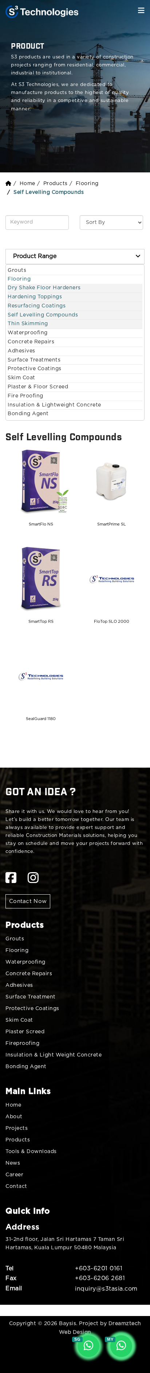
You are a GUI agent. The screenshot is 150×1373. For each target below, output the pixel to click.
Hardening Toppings (35, 296)
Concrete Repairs (31, 341)
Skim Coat (21, 377)
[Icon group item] (11, 878)
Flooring (87, 183)
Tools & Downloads (31, 1151)
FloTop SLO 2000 (111, 622)
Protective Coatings (35, 368)
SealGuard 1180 (41, 719)
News (12, 1163)
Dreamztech (124, 1323)
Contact (16, 1186)
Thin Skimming (28, 323)
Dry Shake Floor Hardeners (44, 287)
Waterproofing (28, 332)
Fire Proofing (25, 396)
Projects (16, 1128)
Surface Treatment (30, 997)
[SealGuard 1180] (41, 676)
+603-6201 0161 (98, 1268)
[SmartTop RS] (41, 579)
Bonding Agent (28, 413)
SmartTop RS (41, 622)
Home (27, 183)
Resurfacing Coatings (37, 305)
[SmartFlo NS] (41, 482)
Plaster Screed (24, 1031)
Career (14, 1174)
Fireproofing (22, 1043)
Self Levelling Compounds (43, 315)
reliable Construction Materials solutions (55, 835)
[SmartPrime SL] (112, 482)
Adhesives (21, 351)
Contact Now (28, 901)
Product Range (34, 256)
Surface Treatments (34, 360)
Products (55, 183)
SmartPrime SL (111, 524)
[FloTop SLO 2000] (112, 579)
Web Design (75, 1332)
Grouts (17, 270)
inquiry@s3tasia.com (106, 1289)
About (14, 1116)
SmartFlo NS (41, 524)
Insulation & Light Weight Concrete (53, 1055)
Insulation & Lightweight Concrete (54, 405)
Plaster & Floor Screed (38, 386)
